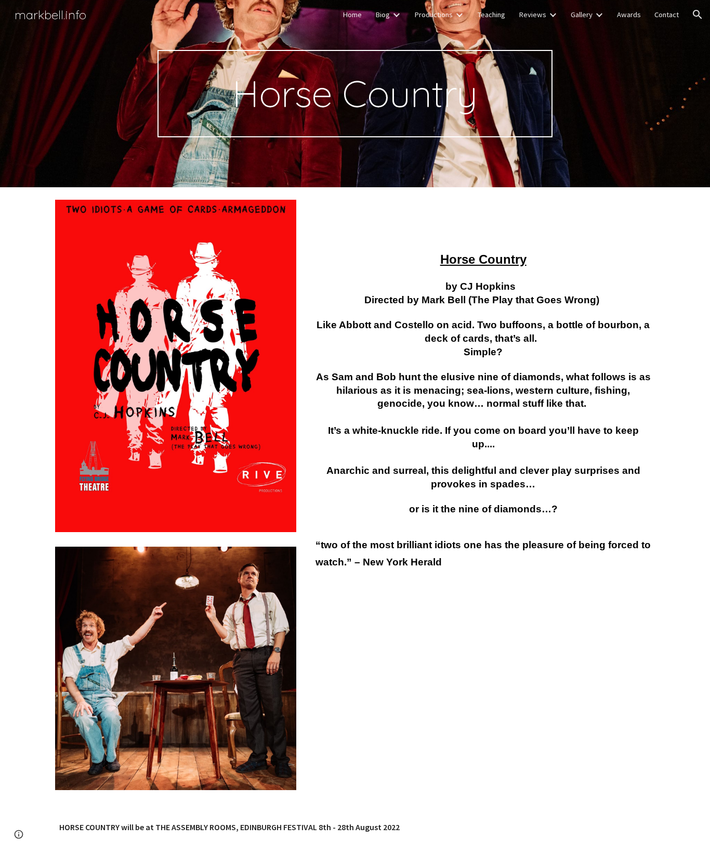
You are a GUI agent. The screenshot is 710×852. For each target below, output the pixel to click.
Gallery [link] (582, 14)
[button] (697, 14)
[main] (355, 93)
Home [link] (352, 14)
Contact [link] (666, 14)
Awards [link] (629, 14)
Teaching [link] (491, 14)
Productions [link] (433, 14)
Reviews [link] (532, 14)
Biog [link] (382, 14)
